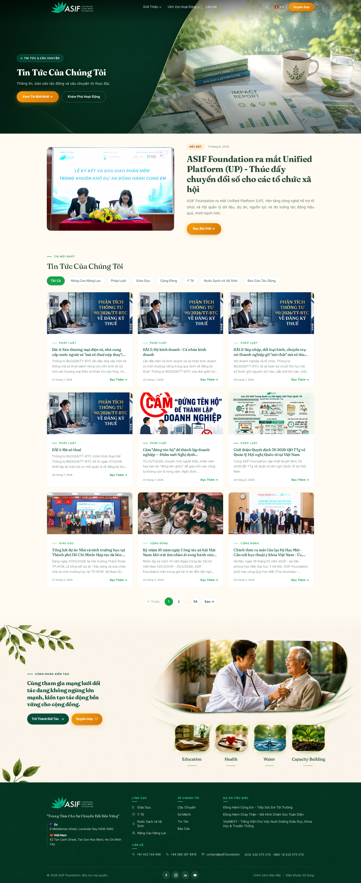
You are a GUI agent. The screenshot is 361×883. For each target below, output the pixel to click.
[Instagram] (175, 875)
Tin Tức (183, 822)
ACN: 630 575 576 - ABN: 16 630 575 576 (274, 854)
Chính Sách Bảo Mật (267, 875)
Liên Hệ (211, 7)
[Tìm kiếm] (266, 7)
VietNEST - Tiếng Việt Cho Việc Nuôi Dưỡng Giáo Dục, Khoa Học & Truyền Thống (267, 824)
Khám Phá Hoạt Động (84, 97)
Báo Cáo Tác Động (262, 281)
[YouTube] (195, 875)
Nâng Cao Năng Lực (86, 281)
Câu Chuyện (187, 807)
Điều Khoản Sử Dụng (300, 875)
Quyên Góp (301, 7)
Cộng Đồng (168, 281)
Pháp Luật (118, 281)
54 (195, 601)
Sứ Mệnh (184, 814)
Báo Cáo (184, 829)
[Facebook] (166, 875)
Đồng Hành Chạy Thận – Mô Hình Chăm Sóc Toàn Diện (263, 814)
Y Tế (190, 281)
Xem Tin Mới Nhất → (38, 97)
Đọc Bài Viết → (204, 228)
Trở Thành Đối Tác (45, 719)
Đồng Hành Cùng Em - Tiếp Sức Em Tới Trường (257, 807)
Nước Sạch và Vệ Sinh (221, 281)
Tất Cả (56, 281)
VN (282, 7)
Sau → (209, 601)
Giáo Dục (143, 281)
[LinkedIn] (185, 875)
